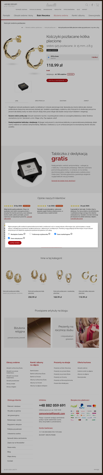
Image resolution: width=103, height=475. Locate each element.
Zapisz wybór (14, 243)
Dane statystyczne (18, 239)
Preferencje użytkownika (41, 235)
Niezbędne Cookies (18, 235)
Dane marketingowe (64, 235)
